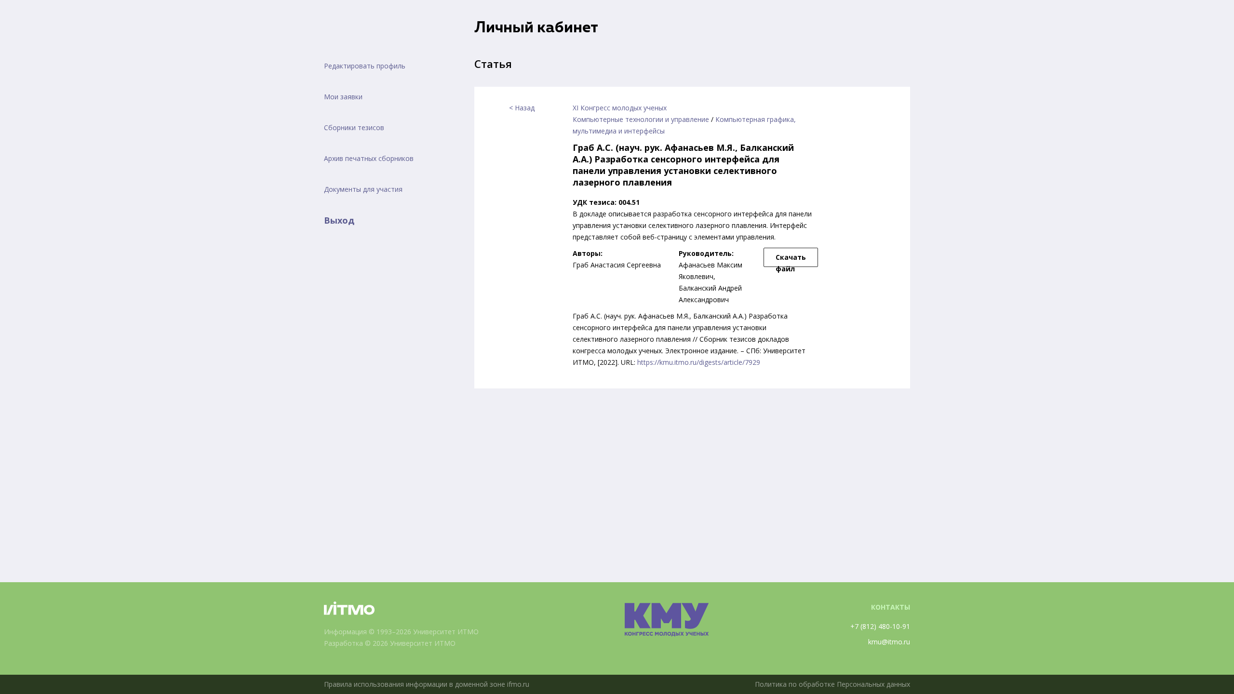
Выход (339, 220)
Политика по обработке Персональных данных (832, 684)
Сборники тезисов (354, 127)
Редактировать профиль (364, 65)
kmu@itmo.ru (889, 641)
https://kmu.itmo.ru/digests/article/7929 (698, 362)
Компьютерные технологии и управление (641, 119)
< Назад (522, 107)
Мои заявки (343, 96)
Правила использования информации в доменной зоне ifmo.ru (426, 684)
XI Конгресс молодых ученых (620, 107)
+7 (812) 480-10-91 (880, 626)
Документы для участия (363, 189)
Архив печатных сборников (369, 158)
